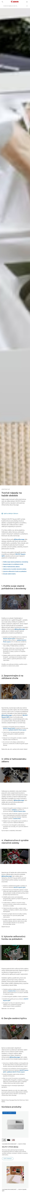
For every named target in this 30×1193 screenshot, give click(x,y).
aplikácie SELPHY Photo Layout (17, 730)
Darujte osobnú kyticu (9, 574)
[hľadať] (2, 2)
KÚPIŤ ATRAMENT (8, 1158)
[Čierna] (9, 1139)
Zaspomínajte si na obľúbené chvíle (13, 564)
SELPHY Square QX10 (9, 638)
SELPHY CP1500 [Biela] (10, 1147)
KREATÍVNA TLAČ (6, 489)
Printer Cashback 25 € (9, 1112)
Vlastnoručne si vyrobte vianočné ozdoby (14, 569)
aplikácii (14, 809)
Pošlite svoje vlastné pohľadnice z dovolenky (15, 562)
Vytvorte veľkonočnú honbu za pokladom (15, 571)
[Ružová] (13, 1139)
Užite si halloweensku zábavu (11, 566)
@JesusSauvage (19, 539)
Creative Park (17, 818)
